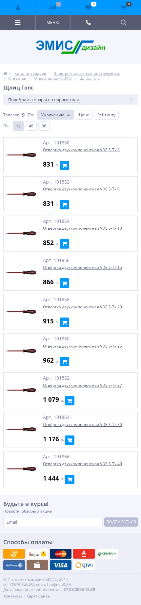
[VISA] (14, 554)
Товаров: (11, 115)
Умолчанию (52, 115)
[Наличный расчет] (60, 565)
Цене (84, 115)
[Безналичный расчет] (84, 565)
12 (18, 126)
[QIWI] (107, 554)
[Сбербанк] (37, 565)
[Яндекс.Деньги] (84, 554)
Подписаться (121, 522)
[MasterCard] (37, 554)
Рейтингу (106, 115)
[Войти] (18, 7)
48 (31, 126)
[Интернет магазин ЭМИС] (5, 73)
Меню (53, 22)
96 (44, 126)
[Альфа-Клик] (14, 565)
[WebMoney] (60, 554)
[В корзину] (64, 165)
